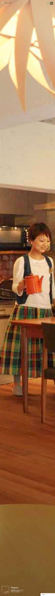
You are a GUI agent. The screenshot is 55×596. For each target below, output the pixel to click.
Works (43, 594)
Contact (52, 3)
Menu (48, 3)
